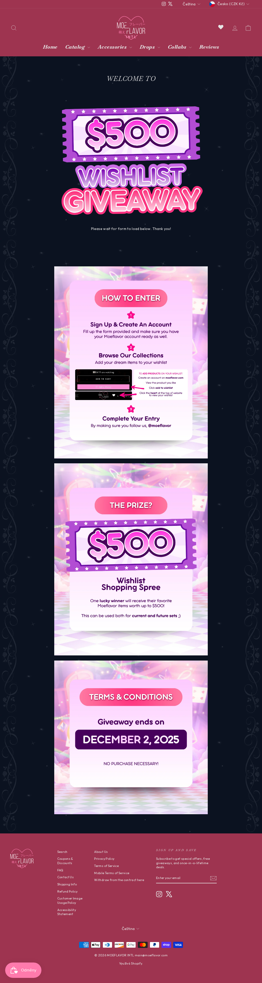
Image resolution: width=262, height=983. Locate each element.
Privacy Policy (104, 859)
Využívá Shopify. (131, 963)
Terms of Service (106, 866)
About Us (101, 852)
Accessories (113, 47)
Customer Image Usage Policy (70, 900)
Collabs (178, 47)
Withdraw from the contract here (119, 880)
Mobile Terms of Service (111, 873)
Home (50, 47)
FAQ (60, 870)
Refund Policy (67, 891)
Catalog (75, 47)
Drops (148, 47)
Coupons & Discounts (65, 861)
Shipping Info (67, 884)
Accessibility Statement (66, 912)
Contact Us (65, 877)
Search (62, 852)
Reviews (209, 47)
